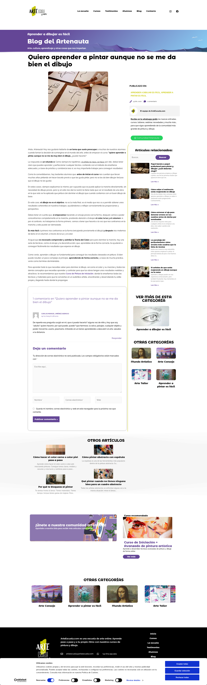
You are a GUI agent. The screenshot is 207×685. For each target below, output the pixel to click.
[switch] (74, 680)
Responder (117, 338)
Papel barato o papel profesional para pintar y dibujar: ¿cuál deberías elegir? (162, 167)
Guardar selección (182, 671)
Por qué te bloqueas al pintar (55, 487)
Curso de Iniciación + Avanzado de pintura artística (148, 544)
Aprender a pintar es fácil (84, 605)
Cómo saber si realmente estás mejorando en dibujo (163, 190)
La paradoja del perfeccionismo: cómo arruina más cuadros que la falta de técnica (163, 243)
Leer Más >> (155, 182)
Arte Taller (141, 383)
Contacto (151, 11)
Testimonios (111, 11)
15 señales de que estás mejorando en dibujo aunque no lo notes (164, 270)
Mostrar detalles (133, 680)
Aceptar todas (182, 664)
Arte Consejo (166, 361)
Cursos (96, 11)
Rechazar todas (182, 677)
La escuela (83, 11)
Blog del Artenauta (58, 41)
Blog (139, 11)
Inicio (153, 634)
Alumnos (127, 11)
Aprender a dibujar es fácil (48, 34)
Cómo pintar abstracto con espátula (103, 457)
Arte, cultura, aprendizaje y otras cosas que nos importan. (56, 48)
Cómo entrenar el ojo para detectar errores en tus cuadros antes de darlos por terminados (163, 216)
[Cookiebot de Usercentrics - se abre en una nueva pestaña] (20, 680)
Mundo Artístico (141, 361)
